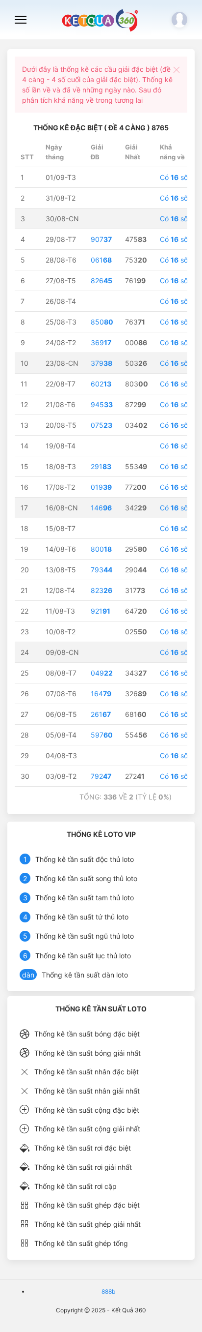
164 (101, 693)
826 (101, 280)
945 (102, 404)
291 (101, 466)
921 (100, 611)
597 (102, 735)
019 (101, 487)
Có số (174, 177)
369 (101, 342)
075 (101, 425)
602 (101, 384)
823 (101, 590)
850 (102, 322)
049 (102, 673)
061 (101, 260)
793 (101, 569)
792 (101, 776)
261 (101, 714)
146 (101, 507)
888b (108, 1291)
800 (101, 549)
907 (101, 239)
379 (101, 363)
